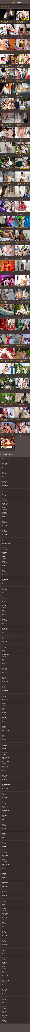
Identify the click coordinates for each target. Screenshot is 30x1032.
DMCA (15, 1030)
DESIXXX (15, 2)
